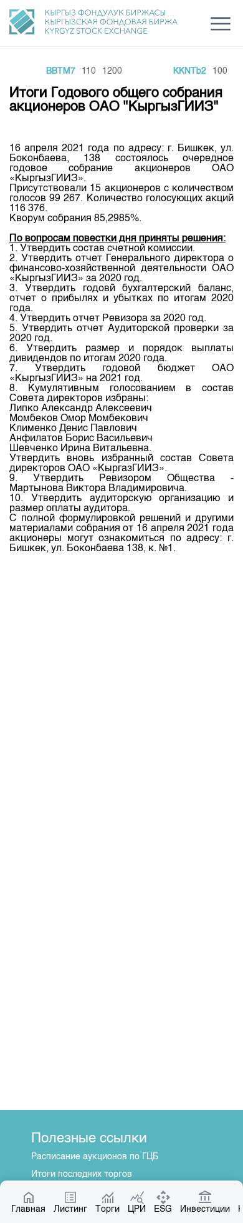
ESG (163, 1209)
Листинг (70, 1209)
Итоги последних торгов (81, 1174)
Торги (107, 1209)
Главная (28, 1209)
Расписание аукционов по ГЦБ (94, 1156)
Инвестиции (205, 1209)
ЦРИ (137, 1209)
